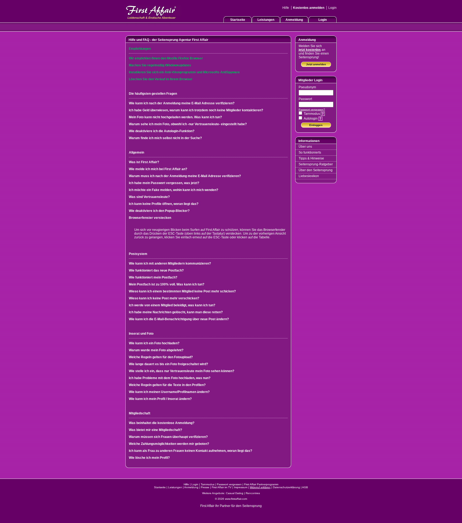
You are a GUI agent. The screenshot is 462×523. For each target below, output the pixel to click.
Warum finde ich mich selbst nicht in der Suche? (165, 138)
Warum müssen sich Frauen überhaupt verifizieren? (168, 437)
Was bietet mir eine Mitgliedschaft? (155, 430)
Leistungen (265, 20)
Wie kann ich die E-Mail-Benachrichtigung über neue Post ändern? (179, 319)
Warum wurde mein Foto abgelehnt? (156, 350)
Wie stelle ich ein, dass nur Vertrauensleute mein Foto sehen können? (181, 371)
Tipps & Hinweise (311, 158)
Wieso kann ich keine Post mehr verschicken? (164, 298)
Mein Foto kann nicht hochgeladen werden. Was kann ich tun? (175, 117)
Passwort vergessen (229, 484)
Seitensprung (252, 506)
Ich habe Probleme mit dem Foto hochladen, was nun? (169, 378)
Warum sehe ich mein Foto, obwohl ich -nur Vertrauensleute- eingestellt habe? (188, 124)
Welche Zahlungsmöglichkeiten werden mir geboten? (169, 444)
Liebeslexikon (309, 176)
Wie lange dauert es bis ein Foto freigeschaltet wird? (168, 364)
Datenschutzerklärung (286, 487)
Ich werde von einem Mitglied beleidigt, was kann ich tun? (172, 305)
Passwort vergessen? (312, 109)
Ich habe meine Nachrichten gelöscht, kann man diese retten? (176, 312)
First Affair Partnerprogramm (261, 484)
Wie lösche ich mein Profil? (149, 458)
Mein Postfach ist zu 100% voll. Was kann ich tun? (166, 284)
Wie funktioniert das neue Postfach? (156, 270)
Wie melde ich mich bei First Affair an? (158, 169)
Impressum (240, 487)
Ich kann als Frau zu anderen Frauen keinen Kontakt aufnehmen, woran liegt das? (190, 451)
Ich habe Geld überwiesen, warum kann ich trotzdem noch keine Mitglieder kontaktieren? (196, 110)
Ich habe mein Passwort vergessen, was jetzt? (164, 183)
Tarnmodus (312, 114)
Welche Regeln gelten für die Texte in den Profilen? (167, 385)
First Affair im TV (222, 487)
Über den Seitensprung (316, 170)
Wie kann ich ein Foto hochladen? (154, 343)
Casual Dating (234, 493)
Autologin (311, 118)
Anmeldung (294, 20)
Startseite (237, 20)
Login (332, 8)
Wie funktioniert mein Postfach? (153, 277)
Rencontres (253, 493)
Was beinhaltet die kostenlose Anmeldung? (161, 423)
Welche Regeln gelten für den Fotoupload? (161, 357)
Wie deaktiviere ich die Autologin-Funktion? (161, 131)
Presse (205, 487)
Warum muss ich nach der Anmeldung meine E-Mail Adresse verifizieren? (185, 176)
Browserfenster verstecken (150, 218)
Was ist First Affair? (144, 162)
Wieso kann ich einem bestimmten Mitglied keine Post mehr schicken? (182, 291)
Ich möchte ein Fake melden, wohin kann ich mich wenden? (173, 190)
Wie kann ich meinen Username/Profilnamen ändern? (169, 392)
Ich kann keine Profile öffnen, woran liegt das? (163, 204)
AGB (305, 487)
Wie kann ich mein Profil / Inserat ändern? (160, 399)
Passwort (305, 99)
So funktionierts (310, 152)
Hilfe (285, 8)
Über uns (305, 146)
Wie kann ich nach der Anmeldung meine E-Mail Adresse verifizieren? (181, 103)
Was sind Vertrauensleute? (149, 197)
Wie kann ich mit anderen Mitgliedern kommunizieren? (170, 263)
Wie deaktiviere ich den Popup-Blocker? (159, 211)
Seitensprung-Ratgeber (316, 164)
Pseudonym (307, 87)
